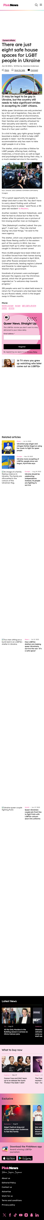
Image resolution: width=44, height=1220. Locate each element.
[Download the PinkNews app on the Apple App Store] (9, 1158)
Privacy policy (8, 1205)
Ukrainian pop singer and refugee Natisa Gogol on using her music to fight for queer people (29, 447)
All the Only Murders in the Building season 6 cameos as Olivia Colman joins (16, 1031)
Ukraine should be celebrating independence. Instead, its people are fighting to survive (32, 479)
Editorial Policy (9, 1182)
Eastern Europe (7, 305)
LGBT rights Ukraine (29, 305)
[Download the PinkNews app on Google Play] (25, 1158)
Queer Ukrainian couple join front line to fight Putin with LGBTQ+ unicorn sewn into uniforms (33, 814)
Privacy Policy (32, 352)
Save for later (19, 70)
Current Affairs (9, 40)
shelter (4, 308)
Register (22, 347)
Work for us (7, 1196)
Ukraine (11, 308)
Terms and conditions (12, 1200)
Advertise (6, 1191)
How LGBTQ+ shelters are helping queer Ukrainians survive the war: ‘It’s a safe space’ (33, 646)
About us (6, 1178)
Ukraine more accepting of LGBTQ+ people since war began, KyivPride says (28, 461)
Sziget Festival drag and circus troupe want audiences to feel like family (16, 1129)
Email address (12, 333)
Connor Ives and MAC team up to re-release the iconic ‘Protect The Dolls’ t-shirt (15, 1080)
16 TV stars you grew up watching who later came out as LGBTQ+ (29, 363)
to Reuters (23, 208)
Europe (17, 305)
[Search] (36, 5)
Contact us (7, 1187)
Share (7, 70)
